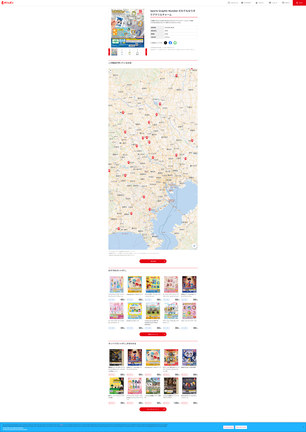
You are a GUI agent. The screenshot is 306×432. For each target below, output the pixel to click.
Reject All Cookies (241, 427)
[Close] (303, 427)
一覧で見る (153, 261)
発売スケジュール (153, 334)
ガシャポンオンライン (153, 409)
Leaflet (191, 249)
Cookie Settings (228, 427)
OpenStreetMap (195, 249)
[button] (109, 51)
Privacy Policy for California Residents (13, 428)
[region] (153, 427)
